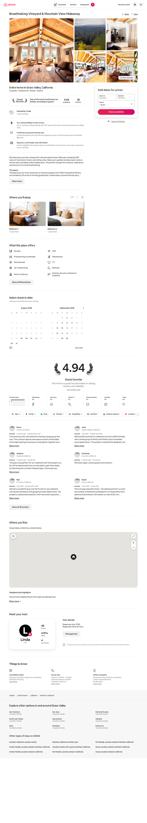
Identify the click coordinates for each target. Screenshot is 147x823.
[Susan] (77, 481)
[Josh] (77, 428)
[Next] (82, 197)
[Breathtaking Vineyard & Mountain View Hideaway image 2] (90, 34)
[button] (116, 103)
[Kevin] (12, 428)
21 (57, 333)
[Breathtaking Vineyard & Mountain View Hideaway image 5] (122, 66)
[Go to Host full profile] (32, 634)
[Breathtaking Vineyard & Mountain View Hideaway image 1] (41, 50)
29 (62, 338)
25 (21, 338)
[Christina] (77, 455)
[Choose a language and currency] (135, 4)
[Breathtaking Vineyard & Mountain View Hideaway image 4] (122, 34)
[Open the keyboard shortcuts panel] (10, 347)
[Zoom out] (133, 547)
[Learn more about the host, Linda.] (11, 112)
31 (16, 343)
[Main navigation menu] (141, 4)
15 (62, 328)
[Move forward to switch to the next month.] (83, 308)
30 (12, 343)
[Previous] (77, 197)
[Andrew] (12, 455)
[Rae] (12, 481)
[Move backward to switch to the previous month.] (10, 308)
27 (31, 338)
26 (26, 338)
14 (57, 328)
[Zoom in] (133, 542)
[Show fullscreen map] (133, 536)
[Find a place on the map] (13, 536)
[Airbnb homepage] (10, 4)
